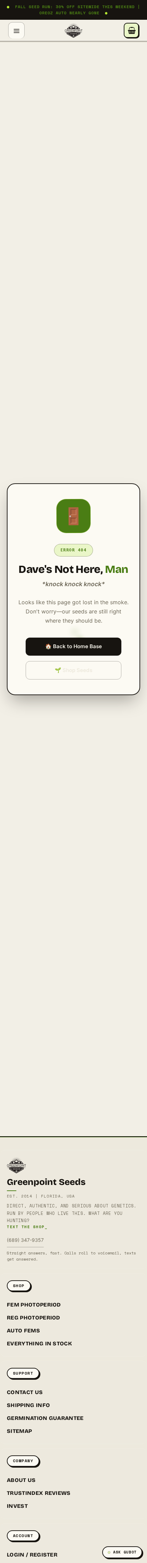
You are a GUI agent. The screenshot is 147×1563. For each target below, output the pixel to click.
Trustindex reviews (39, 1493)
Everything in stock (39, 1343)
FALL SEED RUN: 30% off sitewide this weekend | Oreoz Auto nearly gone (73, 10)
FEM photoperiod (34, 1304)
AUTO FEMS (23, 1330)
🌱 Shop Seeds (73, 670)
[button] (16, 30)
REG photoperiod (33, 1317)
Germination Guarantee (45, 1418)
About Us (21, 1480)
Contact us (25, 1392)
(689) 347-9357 (25, 1240)
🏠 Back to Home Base (73, 646)
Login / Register (32, 1554)
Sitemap (19, 1431)
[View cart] (131, 30)
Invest (17, 1506)
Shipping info (28, 1405)
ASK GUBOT (125, 1552)
